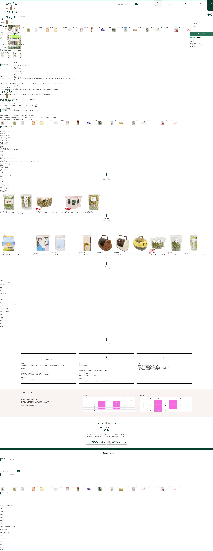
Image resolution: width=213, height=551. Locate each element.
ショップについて (3, 44)
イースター (16, 64)
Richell (15, 59)
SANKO (15, 61)
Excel (15, 47)
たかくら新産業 (17, 67)
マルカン (15, 86)
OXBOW (15, 53)
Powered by (100, 453)
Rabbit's (15, 56)
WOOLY (15, 62)
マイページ (98, 434)
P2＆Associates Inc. (18, 55)
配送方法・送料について (5, 49)
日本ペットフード (17, 77)
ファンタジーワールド (18, 73)
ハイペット (16, 80)
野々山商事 (16, 79)
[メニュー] (210, 5)
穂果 (15, 83)
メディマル (16, 85)
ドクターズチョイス (18, 70)
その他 (15, 88)
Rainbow (15, 58)
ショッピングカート (107, 434)
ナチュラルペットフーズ (19, 71)
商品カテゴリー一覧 (90, 434)
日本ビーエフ (16, 76)
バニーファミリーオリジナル (19, 44)
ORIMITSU (16, 52)
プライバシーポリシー (4, 52)
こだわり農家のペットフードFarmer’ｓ (21, 65)
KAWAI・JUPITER (17, 50)
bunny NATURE (17, 46)
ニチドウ (15, 74)
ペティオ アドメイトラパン (19, 82)
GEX (15, 49)
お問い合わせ (2, 46)
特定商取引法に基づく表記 (5, 50)
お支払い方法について (4, 47)
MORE (105, 257)
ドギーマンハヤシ (17, 68)
